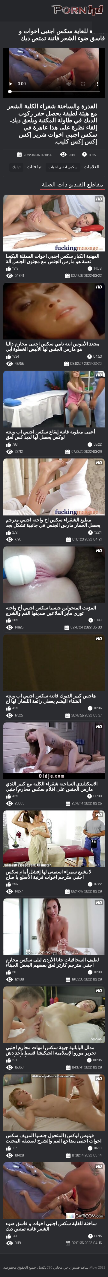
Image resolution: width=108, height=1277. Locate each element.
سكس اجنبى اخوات (63, 167)
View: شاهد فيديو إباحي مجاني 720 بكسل (67, 1267)
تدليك (16, 167)
